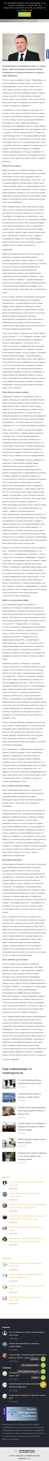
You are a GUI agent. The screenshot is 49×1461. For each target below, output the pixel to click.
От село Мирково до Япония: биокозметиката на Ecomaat (30, 1081)
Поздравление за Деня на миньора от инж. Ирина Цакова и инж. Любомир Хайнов (32, 1156)
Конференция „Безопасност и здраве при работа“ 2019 (25, 1264)
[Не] (46, 9)
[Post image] (8, 1084)
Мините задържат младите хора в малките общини (32, 1140)
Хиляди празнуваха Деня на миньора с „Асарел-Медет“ (29, 1095)
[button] (43, 1384)
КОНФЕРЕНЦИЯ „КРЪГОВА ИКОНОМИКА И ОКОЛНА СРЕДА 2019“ (26, 1276)
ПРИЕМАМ (24, 14)
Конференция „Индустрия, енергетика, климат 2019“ (27, 1287)
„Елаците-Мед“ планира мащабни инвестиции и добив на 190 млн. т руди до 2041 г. (31, 1110)
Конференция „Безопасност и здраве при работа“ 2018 (25, 1298)
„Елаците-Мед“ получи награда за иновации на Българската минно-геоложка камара (32, 1126)
